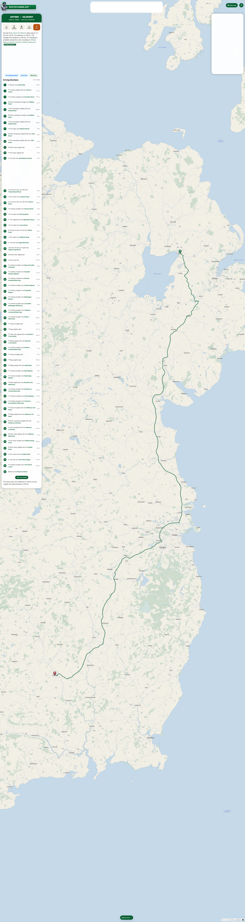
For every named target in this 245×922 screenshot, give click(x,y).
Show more (33, 75)
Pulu (223, 920)
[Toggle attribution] (243, 920)
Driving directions (9, 44)
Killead (33, 40)
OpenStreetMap (231, 920)
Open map (232, 5)
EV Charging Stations (12, 75)
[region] (122, 461)
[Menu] (241, 5)
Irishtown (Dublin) (21, 42)
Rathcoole (32, 42)
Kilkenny (23, 33)
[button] (180, 252)
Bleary (5, 42)
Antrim (15, 33)
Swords (11, 42)
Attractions (24, 75)
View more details (22, 477)
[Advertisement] (126, 7)
